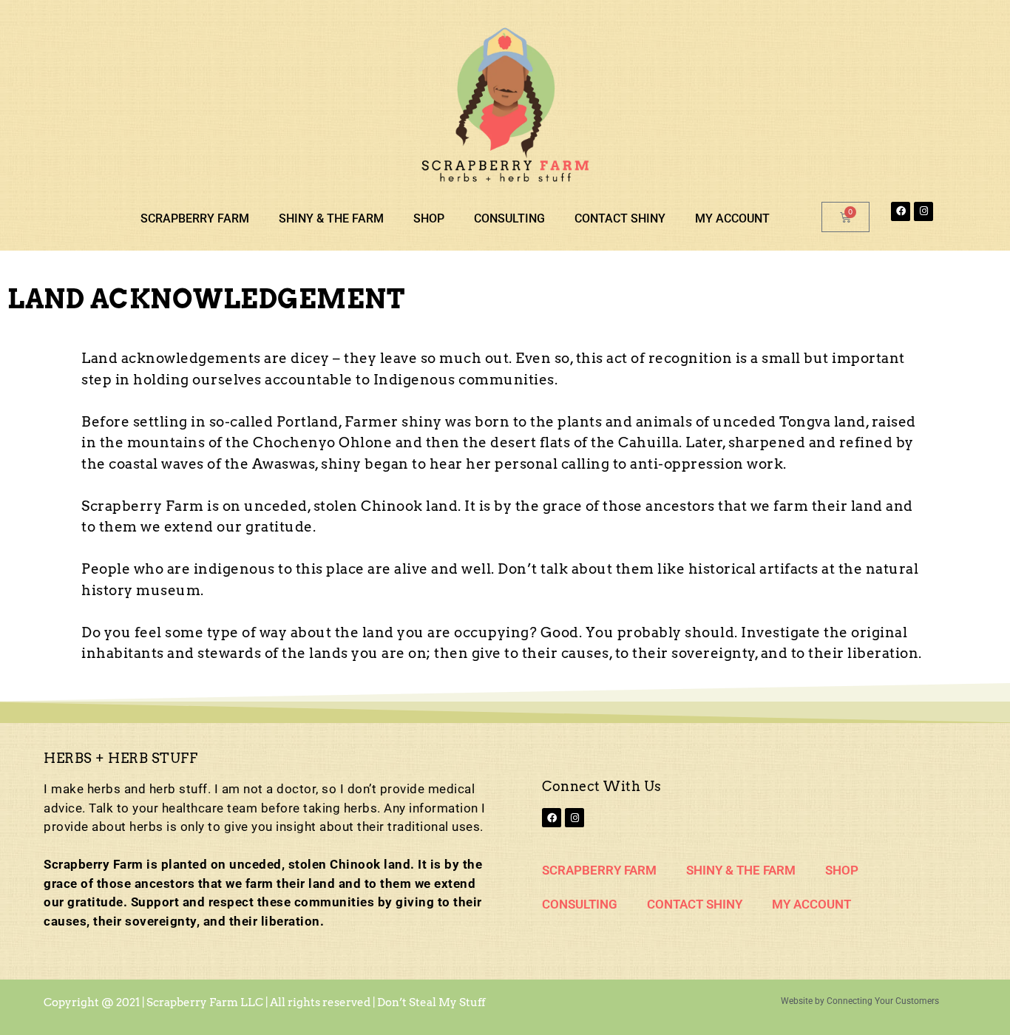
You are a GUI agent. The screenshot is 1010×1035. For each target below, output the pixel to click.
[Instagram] (923, 211)
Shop (428, 218)
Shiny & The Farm (331, 218)
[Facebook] (900, 211)
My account (732, 218)
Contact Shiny (620, 218)
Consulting (509, 218)
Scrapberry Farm (194, 218)
